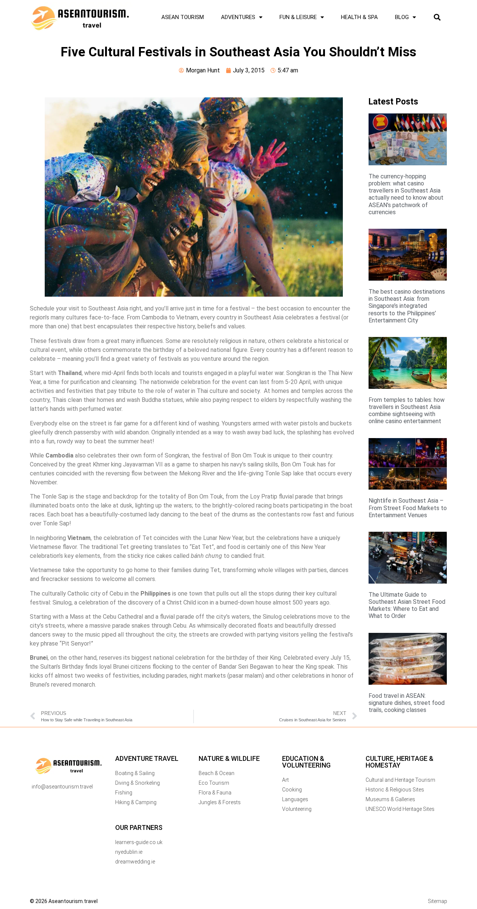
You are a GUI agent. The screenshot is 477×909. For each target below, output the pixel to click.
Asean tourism (182, 17)
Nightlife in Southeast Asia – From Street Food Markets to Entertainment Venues (408, 507)
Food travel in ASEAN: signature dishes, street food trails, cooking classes (407, 702)
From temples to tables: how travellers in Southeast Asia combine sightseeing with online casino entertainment (407, 410)
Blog (402, 17)
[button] (437, 17)
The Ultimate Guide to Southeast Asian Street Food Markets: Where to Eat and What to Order (407, 605)
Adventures (238, 17)
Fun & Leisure (298, 17)
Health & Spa (359, 17)
